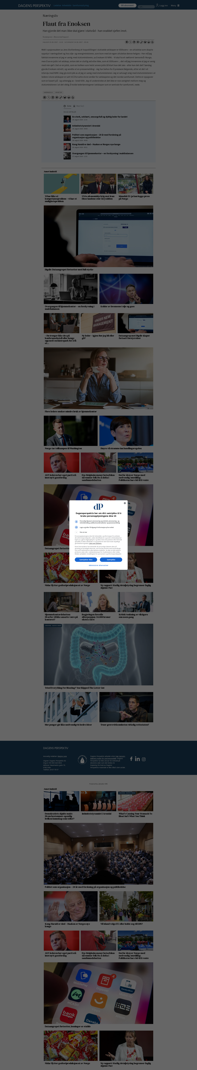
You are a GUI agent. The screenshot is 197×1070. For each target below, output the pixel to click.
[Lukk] (125, 503)
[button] (98, 532)
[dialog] (98, 535)
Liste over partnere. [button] (95, 543)
